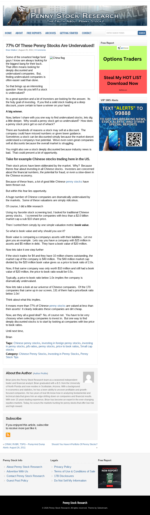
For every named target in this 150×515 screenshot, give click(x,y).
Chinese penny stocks (27, 343)
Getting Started (69, 33)
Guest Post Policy (17, 480)
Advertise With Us (17, 471)
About (19, 33)
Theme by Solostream (97, 508)
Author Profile (40, 373)
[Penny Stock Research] (75, 25)
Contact (86, 33)
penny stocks (74, 181)
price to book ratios (67, 346)
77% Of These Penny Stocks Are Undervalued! (50, 45)
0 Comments (40, 50)
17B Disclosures (64, 475)
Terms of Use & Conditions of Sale (74, 471)
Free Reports (34, 33)
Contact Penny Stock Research (25, 475)
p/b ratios (31, 346)
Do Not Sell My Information (70, 480)
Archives (50, 33)
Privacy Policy (62, 466)
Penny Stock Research (75, 503)
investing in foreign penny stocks (61, 343)
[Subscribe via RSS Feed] (8, 435)
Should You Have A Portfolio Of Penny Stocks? (75, 444)
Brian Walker (11, 50)
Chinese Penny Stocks (32, 353)
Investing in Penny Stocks (63, 353)
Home (8, 33)
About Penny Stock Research (24, 466)
